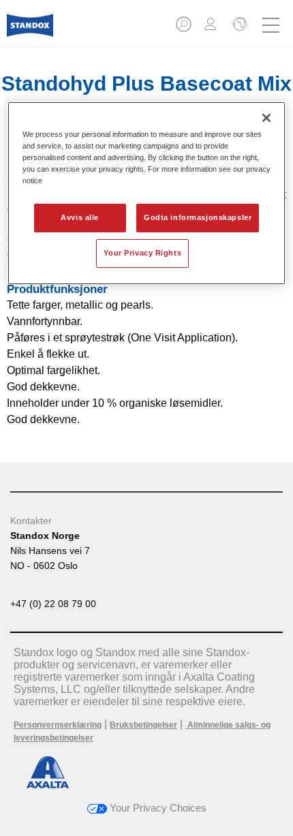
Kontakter (31, 520)
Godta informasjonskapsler (197, 217)
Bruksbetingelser (143, 725)
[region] (146, 193)
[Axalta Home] (30, 31)
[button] (185, 28)
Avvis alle (80, 217)
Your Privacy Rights (142, 253)
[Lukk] (266, 118)
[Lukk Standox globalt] (238, 25)
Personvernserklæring (58, 725)
